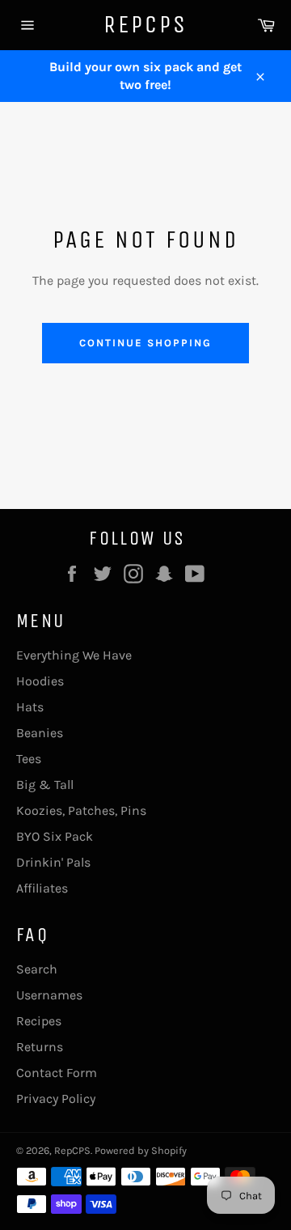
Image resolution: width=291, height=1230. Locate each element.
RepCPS (145, 24)
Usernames (49, 995)
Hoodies (40, 681)
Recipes (38, 1021)
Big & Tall (45, 784)
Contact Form (56, 1072)
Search (36, 969)
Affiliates (42, 888)
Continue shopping (145, 343)
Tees (28, 758)
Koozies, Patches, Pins (81, 810)
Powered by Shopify (141, 1150)
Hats (30, 707)
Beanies (39, 732)
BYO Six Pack (54, 836)
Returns (39, 1046)
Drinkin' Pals (53, 862)
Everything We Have (74, 655)
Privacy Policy (55, 1098)
